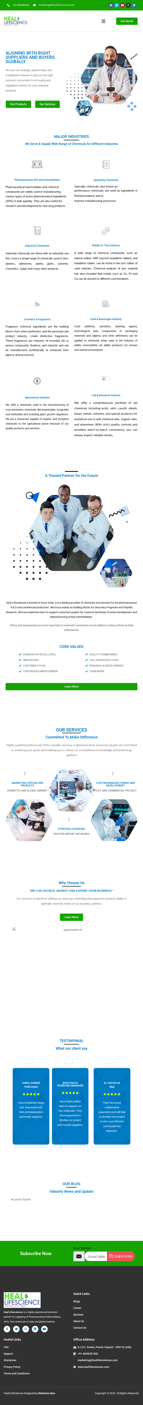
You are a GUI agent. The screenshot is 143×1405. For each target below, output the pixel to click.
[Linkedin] (134, 5)
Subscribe (123, 1256)
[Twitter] (116, 5)
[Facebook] (111, 5)
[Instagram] (128, 5)
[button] (103, 21)
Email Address (82, 1248)
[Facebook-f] (7, 1329)
